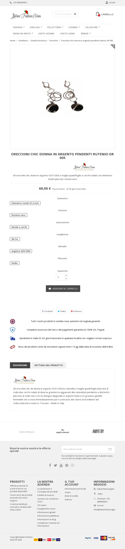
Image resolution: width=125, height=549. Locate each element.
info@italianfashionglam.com (107, 509)
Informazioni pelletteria (48, 515)
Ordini (67, 492)
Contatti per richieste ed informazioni (48, 524)
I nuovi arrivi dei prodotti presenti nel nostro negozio (21, 498)
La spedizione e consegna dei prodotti (47, 490)
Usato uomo (67, 33)
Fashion (17, 27)
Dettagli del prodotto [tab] (49, 365)
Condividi (48, 311)
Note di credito (71, 495)
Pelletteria (54, 27)
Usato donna (46, 33)
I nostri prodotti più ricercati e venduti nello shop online (20, 507)
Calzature (91, 27)
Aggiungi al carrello (63, 288)
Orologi (35, 27)
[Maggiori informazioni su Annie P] (77, 431)
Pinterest (77, 311)
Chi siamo (41, 505)
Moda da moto (22, 33)
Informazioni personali (75, 488)
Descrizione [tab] (20, 365)
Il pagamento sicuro (46, 508)
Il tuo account (72, 483)
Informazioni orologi (46, 519)
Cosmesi (73, 27)
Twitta (63, 311)
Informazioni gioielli (46, 512)
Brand (85, 33)
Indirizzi (68, 499)
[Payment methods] (100, 537)
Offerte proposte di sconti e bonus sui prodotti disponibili (19, 488)
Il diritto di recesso (45, 495)
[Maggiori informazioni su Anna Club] (41, 431)
